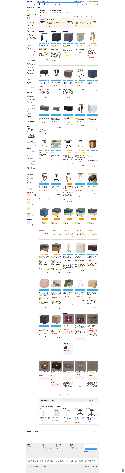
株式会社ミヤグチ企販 (42, 261)
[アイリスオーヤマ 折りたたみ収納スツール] (56, 108)
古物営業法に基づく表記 (59, 450)
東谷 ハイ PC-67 (55, 82)
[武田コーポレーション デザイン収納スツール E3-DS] (44, 319)
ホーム (28, 7)
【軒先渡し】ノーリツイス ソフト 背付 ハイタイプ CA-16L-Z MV (68, 257)
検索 (79, 2)
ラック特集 (81, 460)
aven (64, 191)
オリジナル (42, 31)
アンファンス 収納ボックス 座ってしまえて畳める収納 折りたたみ (44, 372)
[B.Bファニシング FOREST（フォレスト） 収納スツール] (92, 144)
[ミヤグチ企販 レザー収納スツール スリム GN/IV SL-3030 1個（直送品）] (80, 212)
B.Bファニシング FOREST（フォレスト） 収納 (92, 154)
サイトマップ (58, 445)
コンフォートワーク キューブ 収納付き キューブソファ (56, 46)
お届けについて (29, 446)
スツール (49, 12)
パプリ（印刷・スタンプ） (73, 446)
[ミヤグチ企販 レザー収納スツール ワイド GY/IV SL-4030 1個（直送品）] (92, 212)
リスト (73, 16)
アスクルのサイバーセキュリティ (46, 449)
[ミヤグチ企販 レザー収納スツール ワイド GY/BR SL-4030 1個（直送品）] (44, 248)
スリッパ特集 (32, 461)
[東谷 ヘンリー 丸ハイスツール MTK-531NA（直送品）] (92, 37)
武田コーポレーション (78, 331)
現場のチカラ (48, 461)
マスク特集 (66, 461)
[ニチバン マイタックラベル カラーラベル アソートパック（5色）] (29, 202)
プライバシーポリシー (59, 447)
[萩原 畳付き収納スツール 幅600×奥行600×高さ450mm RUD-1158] (92, 284)
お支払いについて (29, 447)
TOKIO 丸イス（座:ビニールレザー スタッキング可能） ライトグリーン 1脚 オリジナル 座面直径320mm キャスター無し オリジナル (81, 23)
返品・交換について (29, 448)
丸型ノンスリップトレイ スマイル (33, 208)
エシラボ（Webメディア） (73, 448)
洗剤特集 (29, 461)
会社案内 (43, 445)
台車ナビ (52, 461)
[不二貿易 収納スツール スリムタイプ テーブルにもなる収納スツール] (80, 37)
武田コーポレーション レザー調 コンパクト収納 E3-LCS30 (56, 329)
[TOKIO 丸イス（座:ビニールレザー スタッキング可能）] (44, 37)
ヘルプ (88, 1)
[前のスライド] (29, 190)
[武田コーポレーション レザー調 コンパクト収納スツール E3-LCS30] (56, 319)
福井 (76, 156)
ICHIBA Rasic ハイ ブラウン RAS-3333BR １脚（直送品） (68, 187)
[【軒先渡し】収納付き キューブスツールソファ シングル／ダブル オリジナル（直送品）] (68, 37)
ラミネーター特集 (54, 460)
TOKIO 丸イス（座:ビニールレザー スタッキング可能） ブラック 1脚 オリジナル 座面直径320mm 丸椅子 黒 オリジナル (55, 23)
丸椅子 (46, 12)
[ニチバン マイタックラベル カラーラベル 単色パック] (29, 194)
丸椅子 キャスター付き (59, 12)
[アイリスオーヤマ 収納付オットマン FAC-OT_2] (44, 74)
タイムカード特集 (49, 460)
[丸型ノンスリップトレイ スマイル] (29, 208)
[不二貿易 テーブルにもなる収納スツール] (92, 74)
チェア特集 (77, 460)
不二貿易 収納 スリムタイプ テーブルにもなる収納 (80, 46)
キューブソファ (67, 12)
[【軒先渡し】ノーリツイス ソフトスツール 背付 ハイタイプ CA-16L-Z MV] (68, 248)
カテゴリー (28, 4)
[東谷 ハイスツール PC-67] (56, 74)
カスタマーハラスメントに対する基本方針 (47, 448)
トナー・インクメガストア (36, 460)
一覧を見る (40, 431)
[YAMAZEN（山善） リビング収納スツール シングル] (80, 248)
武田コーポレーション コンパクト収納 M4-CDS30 (92, 372)
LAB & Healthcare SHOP (66, 156)
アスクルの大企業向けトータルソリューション (76, 450)
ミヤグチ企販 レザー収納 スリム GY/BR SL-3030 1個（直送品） (56, 257)
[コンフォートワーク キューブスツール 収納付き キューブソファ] (56, 37)
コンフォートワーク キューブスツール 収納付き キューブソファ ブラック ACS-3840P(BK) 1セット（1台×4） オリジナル (68, 352)
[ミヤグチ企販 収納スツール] (68, 108)
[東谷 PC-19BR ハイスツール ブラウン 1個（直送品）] (80, 144)
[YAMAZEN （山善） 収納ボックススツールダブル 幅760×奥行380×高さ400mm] (56, 284)
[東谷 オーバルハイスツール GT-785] (80, 284)
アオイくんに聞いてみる (91, 448)
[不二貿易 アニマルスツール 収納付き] (68, 284)
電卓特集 (41, 460)
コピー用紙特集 (30, 460)
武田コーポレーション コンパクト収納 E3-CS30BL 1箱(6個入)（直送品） (44, 222)
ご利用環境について (58, 448)
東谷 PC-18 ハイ (43, 152)
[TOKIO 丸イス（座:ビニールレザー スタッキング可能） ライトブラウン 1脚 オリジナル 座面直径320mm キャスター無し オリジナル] (95, 24)
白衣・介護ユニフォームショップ (88, 461)
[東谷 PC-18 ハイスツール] (44, 144)
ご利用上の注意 (58, 449)
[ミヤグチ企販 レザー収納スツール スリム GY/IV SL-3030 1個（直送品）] (56, 212)
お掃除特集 (93, 460)
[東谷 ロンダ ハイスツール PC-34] (80, 178)
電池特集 (45, 460)
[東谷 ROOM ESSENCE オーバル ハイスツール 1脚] (44, 178)
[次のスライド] (34, 190)
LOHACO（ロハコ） (72, 445)
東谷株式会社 (89, 49)
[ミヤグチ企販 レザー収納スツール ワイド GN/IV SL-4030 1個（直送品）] (68, 212)
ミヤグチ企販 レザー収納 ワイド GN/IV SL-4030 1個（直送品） (68, 222)
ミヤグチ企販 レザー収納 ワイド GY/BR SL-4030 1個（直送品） (44, 257)
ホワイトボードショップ (61, 460)
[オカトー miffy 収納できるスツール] (92, 108)
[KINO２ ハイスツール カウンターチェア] (56, 178)
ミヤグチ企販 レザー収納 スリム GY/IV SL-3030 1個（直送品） (56, 222)
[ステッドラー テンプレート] (29, 215)
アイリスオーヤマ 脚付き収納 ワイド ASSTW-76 (44, 118)
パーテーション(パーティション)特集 (70, 460)
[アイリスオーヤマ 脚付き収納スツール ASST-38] (68, 74)
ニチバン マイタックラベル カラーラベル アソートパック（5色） (33, 202)
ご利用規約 (57, 446)
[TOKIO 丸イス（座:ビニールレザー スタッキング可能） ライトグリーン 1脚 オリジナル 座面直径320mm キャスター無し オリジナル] (69, 24)
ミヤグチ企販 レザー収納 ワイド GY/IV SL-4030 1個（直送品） (92, 222)
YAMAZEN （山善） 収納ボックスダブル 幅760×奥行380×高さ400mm (56, 293)
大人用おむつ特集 (70, 461)
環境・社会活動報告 (44, 447)
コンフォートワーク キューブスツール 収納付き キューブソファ (33, 221)
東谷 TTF (78, 82)
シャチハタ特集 (81, 461)
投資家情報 (43, 446)
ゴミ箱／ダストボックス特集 (88, 460)
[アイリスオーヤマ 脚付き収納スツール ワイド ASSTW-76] (44, 108)
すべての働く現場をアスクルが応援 (59, 461)
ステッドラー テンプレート (33, 215)
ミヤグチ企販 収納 (68, 117)
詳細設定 (75, 1)
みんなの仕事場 (72, 447)
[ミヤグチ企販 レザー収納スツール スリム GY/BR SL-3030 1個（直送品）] (56, 248)
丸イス (54, 12)
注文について (28, 445)
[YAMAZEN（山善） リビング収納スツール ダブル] (92, 248)
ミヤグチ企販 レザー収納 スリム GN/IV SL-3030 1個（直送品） (80, 222)
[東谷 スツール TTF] (80, 74)
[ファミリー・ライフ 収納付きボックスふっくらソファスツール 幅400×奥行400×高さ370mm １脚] (44, 284)
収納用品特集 (76, 461)
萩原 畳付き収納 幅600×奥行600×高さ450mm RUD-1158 (92, 293)
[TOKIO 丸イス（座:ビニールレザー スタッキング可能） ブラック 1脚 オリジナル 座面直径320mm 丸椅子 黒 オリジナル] (42, 24)
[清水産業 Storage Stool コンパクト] (56, 144)
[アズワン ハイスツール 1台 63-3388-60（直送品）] (68, 144)
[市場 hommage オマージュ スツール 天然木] (80, 108)
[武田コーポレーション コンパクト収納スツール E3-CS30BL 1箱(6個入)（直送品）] (44, 212)
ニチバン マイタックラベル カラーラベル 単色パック (33, 194)
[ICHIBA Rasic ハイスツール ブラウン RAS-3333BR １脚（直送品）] (68, 178)
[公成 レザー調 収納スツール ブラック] (92, 178)
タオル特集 (36, 461)
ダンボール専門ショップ (42, 461)
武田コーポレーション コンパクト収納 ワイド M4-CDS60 (68, 372)
